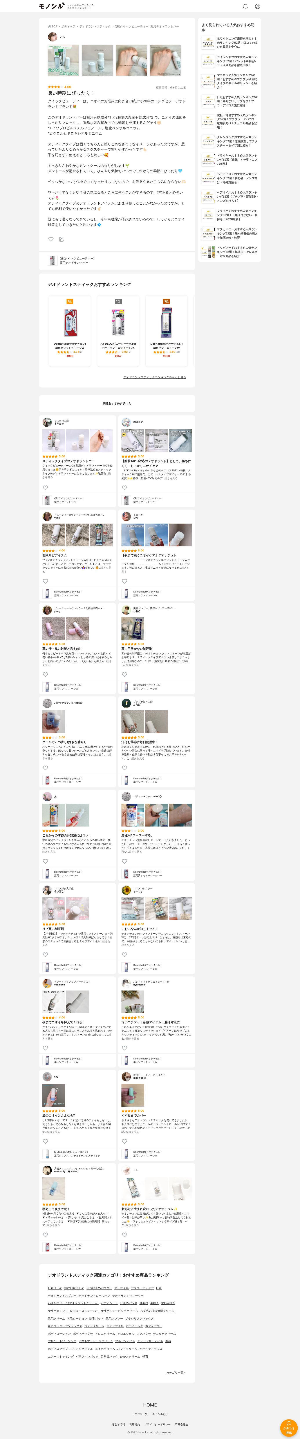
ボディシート (109, 1303)
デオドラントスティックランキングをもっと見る (154, 377)
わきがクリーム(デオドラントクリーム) (73, 1303)
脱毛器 (143, 1303)
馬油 (168, 1341)
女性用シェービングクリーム (119, 1311)
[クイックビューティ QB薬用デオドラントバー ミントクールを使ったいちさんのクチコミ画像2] (97, 60)
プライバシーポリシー (157, 1424)
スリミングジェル (81, 1349)
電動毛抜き (168, 1303)
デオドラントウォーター (128, 1295)
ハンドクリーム (127, 1349)
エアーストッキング (61, 1356)
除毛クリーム (56, 1318)
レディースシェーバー (84, 1311)
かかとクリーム (130, 1356)
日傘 (159, 1288)
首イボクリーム (105, 1349)
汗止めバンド (128, 1303)
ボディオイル (115, 1326)
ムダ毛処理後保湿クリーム (157, 1311)
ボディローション (59, 1333)
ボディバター (153, 1326)
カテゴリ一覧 (140, 1414)
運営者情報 (118, 1424)
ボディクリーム (94, 1326)
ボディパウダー (83, 1333)
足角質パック (109, 1356)
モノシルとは (160, 1414)
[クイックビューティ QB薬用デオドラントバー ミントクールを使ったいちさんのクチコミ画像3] (131, 60)
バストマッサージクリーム (96, 1341)
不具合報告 (181, 1424)
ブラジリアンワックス (139, 1318)
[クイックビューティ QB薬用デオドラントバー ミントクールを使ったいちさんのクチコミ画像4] (165, 60)
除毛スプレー (114, 1318)
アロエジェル (125, 1333)
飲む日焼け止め (74, 1288)
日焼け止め (55, 1288)
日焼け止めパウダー (99, 1288)
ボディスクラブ (58, 1349)
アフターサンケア (142, 1288)
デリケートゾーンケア (62, 1341)
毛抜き (154, 1303)
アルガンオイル (125, 1341)
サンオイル (121, 1288)
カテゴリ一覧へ (176, 1372)
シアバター (144, 1333)
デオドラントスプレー (62, 1295)
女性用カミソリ (58, 1311)
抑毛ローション (77, 1318)
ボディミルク (134, 1326)
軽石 (145, 1356)
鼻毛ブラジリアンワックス (65, 1326)
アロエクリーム (105, 1333)
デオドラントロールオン (94, 1295)
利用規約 (134, 1424)
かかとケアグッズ (150, 1349)
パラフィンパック (87, 1356)
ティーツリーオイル (150, 1341)
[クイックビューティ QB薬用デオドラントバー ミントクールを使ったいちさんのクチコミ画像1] (63, 60)
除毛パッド (96, 1318)
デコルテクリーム (164, 1333)
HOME (150, 1405)
